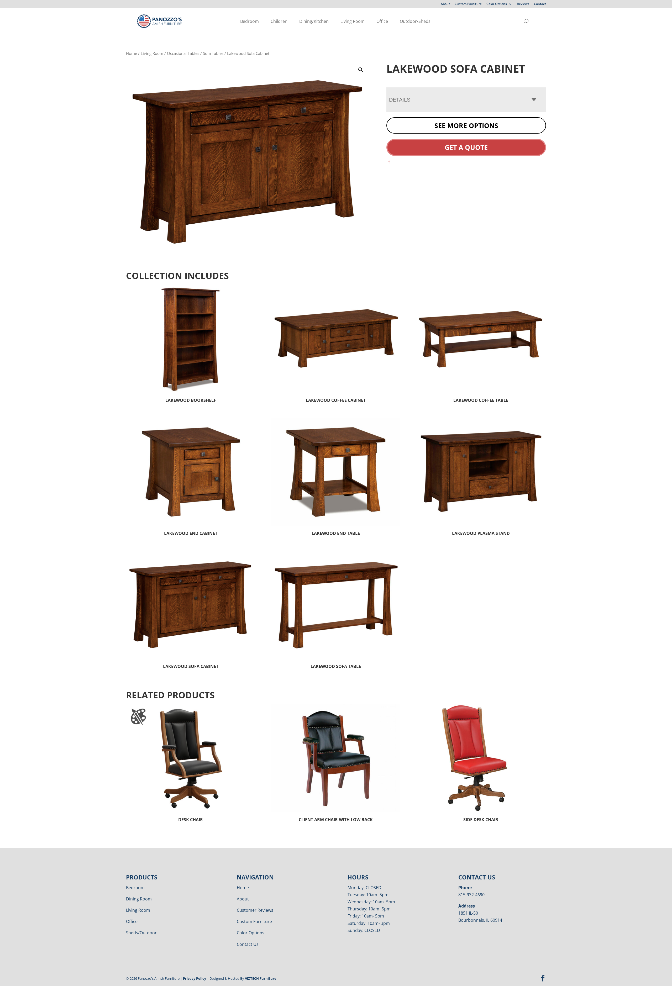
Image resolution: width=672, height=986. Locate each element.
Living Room (352, 21)
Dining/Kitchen (314, 21)
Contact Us (248, 944)
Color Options (496, 4)
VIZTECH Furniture (260, 978)
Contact (540, 4)
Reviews (523, 4)
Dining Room (139, 899)
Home (131, 53)
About (445, 4)
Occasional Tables (183, 53)
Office (382, 21)
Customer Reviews (255, 910)
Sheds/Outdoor (141, 933)
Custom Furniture (468, 4)
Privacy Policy (194, 978)
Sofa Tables (213, 53)
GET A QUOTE (466, 147)
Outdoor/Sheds (415, 21)
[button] (360, 70)
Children (279, 21)
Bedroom (249, 21)
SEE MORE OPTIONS (466, 125)
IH (388, 162)
